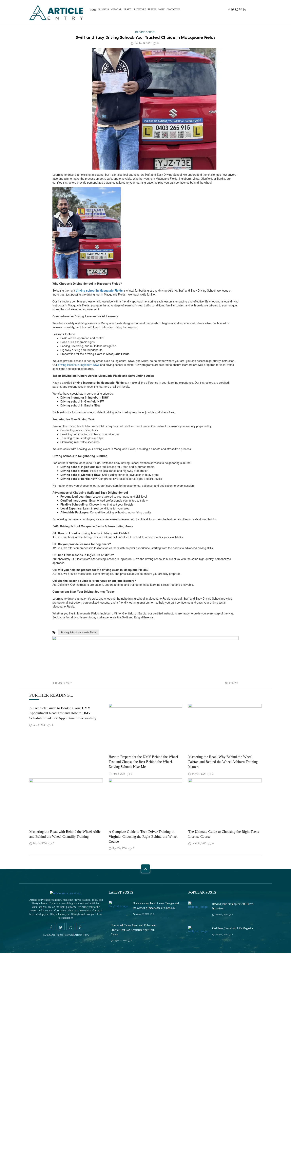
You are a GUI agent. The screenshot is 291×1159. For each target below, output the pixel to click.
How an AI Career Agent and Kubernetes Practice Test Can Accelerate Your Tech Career (133, 989)
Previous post (61, 683)
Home (93, 10)
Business (103, 9)
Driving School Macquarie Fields (78, 632)
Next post (232, 683)
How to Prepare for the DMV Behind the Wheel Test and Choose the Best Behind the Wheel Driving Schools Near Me (144, 761)
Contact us (173, 9)
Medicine (116, 9)
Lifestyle (140, 9)
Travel (152, 9)
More (161, 9)
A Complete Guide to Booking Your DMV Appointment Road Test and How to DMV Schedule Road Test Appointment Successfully (63, 712)
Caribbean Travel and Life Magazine (232, 987)
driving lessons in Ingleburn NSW (78, 365)
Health (128, 9)
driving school (145, 32)
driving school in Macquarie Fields (99, 290)
